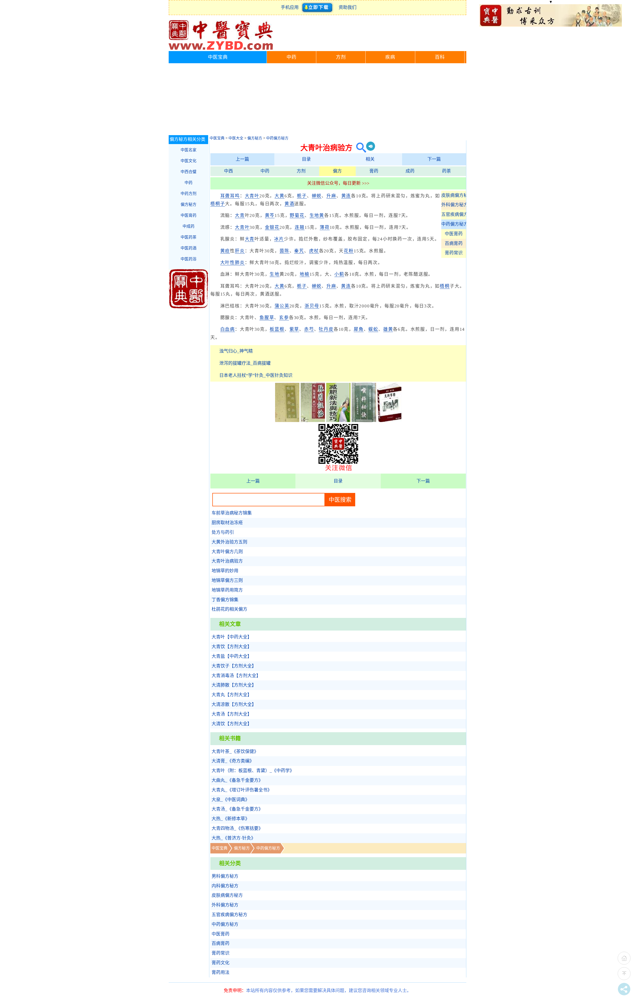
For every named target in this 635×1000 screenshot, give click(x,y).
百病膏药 (454, 243)
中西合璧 (188, 172)
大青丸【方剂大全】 (232, 694)
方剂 (341, 57)
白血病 (227, 329)
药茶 (446, 171)
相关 (370, 159)
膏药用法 (220, 972)
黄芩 (270, 215)
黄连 (346, 195)
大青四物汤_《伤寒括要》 (237, 828)
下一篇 (434, 159)
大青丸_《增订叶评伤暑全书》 (242, 790)
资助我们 (347, 7)
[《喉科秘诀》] (364, 420)
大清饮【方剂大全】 (232, 723)
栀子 (302, 195)
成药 (410, 171)
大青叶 (252, 195)
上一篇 (242, 159)
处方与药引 (223, 532)
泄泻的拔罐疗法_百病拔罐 (245, 363)
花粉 (349, 250)
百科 (440, 57)
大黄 (280, 195)
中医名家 (188, 150)
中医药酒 (188, 248)
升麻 (331, 195)
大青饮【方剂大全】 (232, 646)
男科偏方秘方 (225, 876)
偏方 (337, 171)
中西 (228, 171)
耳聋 (225, 195)
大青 (240, 215)
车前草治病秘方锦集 (232, 513)
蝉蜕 (317, 195)
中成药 (188, 226)
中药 (291, 57)
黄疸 (225, 250)
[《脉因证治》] (313, 420)
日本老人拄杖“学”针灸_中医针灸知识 (255, 375)
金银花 (272, 227)
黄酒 (289, 203)
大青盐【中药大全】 (232, 656)
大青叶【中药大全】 (232, 637)
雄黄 (388, 329)
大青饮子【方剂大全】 (234, 666)
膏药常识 (454, 252)
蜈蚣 (373, 329)
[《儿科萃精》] (389, 420)
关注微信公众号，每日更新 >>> (338, 183)
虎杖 (314, 250)
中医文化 (188, 161)
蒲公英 (282, 305)
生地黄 (317, 215)
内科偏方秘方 (225, 885)
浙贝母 (312, 305)
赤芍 (309, 329)
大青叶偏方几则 (227, 551)
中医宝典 (218, 57)
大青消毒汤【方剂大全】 (236, 675)
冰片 (279, 239)
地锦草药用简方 (227, 590)
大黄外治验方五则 (229, 542)
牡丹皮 (326, 329)
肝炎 (240, 250)
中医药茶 (188, 237)
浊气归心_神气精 (236, 351)
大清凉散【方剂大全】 (234, 704)
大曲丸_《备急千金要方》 (237, 780)
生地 (275, 274)
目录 (306, 159)
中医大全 (235, 138)
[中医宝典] (221, 49)
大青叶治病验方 (227, 561)
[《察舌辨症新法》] (287, 420)
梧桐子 (217, 203)
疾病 (390, 57)
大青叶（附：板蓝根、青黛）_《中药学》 (253, 770)
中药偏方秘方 (277, 138)
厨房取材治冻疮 (227, 522)
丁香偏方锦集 (225, 599)
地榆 (305, 274)
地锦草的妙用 (225, 570)
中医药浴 (188, 259)
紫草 (294, 329)
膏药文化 (220, 962)
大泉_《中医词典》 (231, 799)
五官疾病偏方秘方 (453, 214)
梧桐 (445, 286)
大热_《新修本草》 (231, 818)
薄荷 (325, 227)
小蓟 (339, 274)
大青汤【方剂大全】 (232, 714)
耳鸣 (235, 195)
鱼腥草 (266, 317)
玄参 (284, 317)
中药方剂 (188, 193)
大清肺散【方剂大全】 (234, 685)
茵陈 (284, 250)
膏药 (373, 171)
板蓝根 (277, 329)
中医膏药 (454, 233)
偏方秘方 (254, 138)
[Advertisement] (317, 100)
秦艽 (299, 250)
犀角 (359, 329)
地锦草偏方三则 (227, 580)
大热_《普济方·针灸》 (233, 838)
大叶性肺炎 (232, 262)
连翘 (300, 227)
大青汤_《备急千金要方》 (237, 809)
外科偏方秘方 (453, 204)
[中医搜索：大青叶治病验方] (359, 148)
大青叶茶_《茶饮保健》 (235, 751)
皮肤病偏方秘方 (453, 195)
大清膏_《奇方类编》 (233, 760)
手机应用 (291, 7)
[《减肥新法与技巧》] (338, 420)
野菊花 (297, 215)
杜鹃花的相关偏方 (229, 609)
